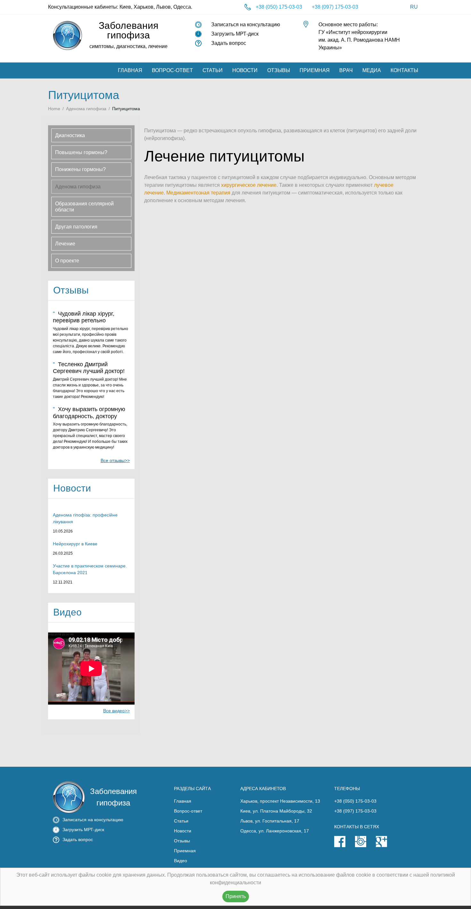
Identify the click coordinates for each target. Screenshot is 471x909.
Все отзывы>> (115, 460)
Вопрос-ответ (172, 70)
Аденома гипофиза (86, 108)
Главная (130, 70)
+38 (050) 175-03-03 (279, 7)
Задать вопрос (228, 43)
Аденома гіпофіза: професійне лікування (85, 518)
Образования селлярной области (84, 206)
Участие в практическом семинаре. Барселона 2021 (90, 569)
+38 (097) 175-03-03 (335, 7)
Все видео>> (116, 710)
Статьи (212, 70)
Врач (346, 70)
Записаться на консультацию (245, 24)
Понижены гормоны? (80, 169)
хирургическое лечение (249, 185)
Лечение (65, 243)
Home (54, 108)
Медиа (371, 70)
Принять (236, 896)
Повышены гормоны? (81, 152)
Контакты (404, 70)
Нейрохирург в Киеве (75, 543)
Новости (245, 70)
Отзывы (278, 70)
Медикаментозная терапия (198, 192)
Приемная (315, 70)
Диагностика (70, 135)
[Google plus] (386, 845)
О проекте (67, 260)
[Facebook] (344, 845)
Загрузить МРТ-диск (235, 34)
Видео (180, 860)
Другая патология (76, 226)
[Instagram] (365, 845)
